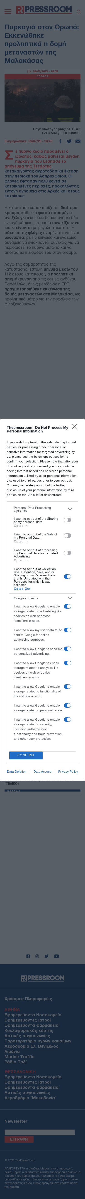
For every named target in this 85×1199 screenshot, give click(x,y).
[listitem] (42, 509)
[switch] (67, 520)
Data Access (42, 771)
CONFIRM (25, 755)
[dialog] (42, 599)
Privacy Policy (68, 771)
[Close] (76, 428)
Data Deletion (17, 771)
